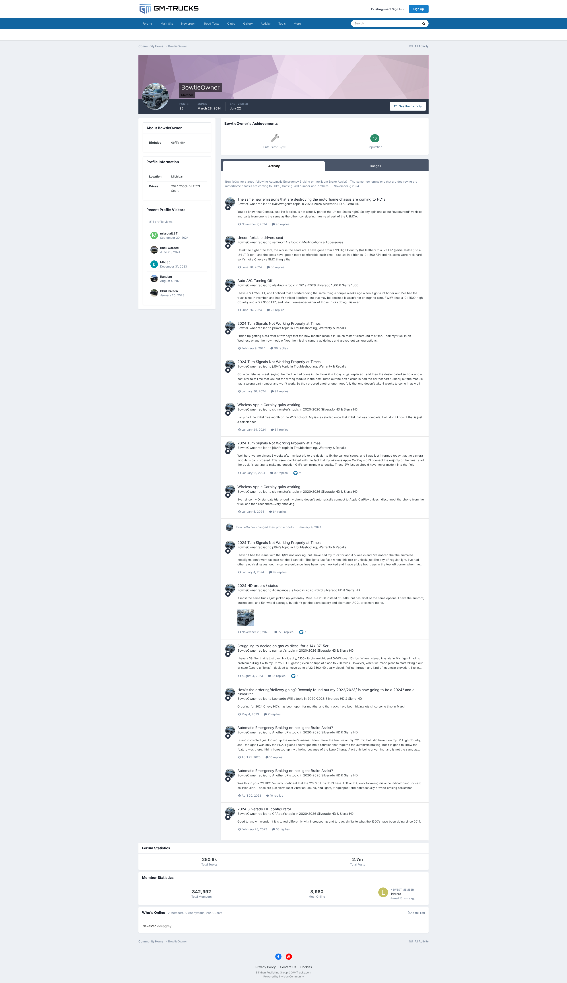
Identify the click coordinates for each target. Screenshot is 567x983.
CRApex (278, 813)
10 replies (275, 757)
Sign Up (418, 9)
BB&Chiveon (169, 291)
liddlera (395, 894)
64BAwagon (281, 204)
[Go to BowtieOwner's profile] (230, 202)
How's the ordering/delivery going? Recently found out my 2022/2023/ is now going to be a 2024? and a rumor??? (325, 692)
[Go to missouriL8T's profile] (154, 235)
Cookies (306, 967)
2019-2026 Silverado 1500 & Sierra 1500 (328, 285)
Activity (265, 23)
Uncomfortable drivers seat (260, 237)
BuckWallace (169, 248)
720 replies (285, 632)
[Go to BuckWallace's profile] (154, 250)
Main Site (167, 23)
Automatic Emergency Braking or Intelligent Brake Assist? (308, 181)
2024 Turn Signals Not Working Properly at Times (278, 323)
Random (166, 276)
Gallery (248, 23)
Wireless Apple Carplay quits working (268, 405)
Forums (147, 23)
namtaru (278, 650)
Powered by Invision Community (283, 976)
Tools (282, 23)
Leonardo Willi (282, 698)
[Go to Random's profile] (154, 278)
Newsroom (188, 23)
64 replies (281, 429)
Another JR (280, 732)
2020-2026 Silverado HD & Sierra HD (332, 204)
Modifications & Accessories (322, 242)
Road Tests (211, 23)
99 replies (280, 348)
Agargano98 (281, 590)
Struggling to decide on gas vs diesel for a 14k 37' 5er (282, 646)
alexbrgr (278, 285)
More (297, 23)
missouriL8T (169, 233)
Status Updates (403, 23)
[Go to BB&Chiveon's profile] (154, 293)
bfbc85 (165, 262)
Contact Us (288, 967)
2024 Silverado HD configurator (264, 809)
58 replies (282, 829)
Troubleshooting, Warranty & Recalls (320, 328)
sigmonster (280, 409)
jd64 (275, 328)
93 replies (282, 224)
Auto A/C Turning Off (254, 280)
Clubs (231, 23)
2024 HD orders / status (257, 585)
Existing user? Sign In (387, 9)
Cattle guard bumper (296, 186)
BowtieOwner (234, 181)
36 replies (277, 267)
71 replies (274, 714)
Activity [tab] (274, 166)
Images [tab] (375, 166)
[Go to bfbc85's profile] (154, 264)
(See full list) (416, 913)
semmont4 (279, 242)
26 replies (277, 310)
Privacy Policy (265, 967)
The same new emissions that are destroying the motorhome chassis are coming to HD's (311, 199)
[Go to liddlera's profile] (383, 892)
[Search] (424, 23)
